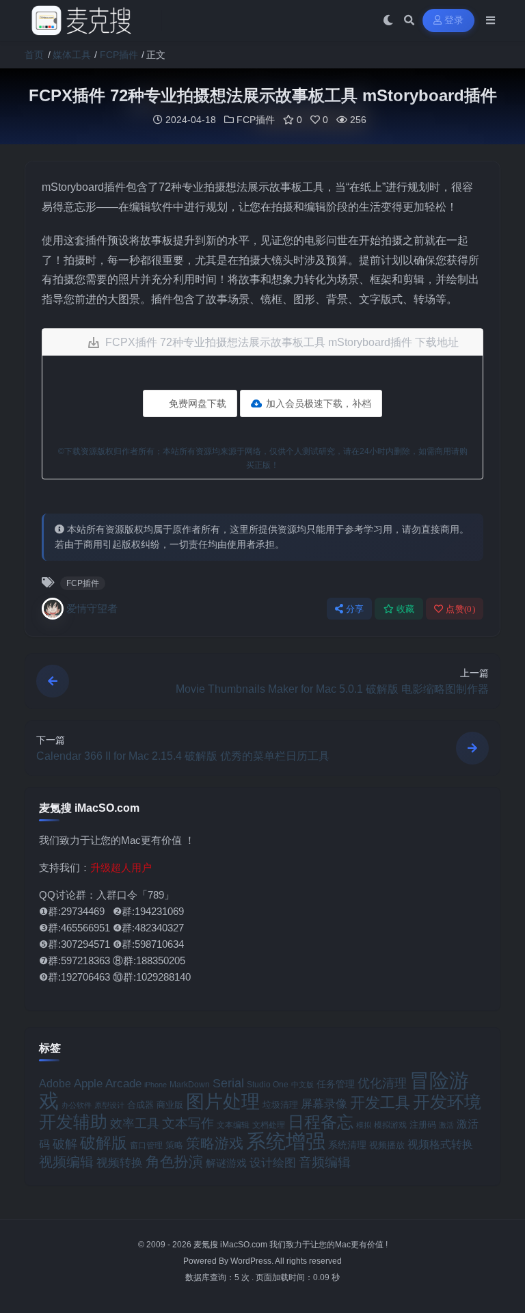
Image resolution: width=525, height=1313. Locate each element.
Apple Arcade (108, 1083)
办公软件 (77, 1105)
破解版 (103, 1143)
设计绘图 (273, 1162)
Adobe (55, 1083)
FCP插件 (119, 54)
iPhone (155, 1084)
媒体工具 (72, 54)
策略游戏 (214, 1143)
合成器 (140, 1105)
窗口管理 (146, 1145)
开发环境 (447, 1102)
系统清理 (347, 1144)
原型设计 (109, 1105)
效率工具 (134, 1123)
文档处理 (268, 1125)
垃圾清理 (280, 1105)
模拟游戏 (390, 1124)
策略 (174, 1145)
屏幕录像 (324, 1104)
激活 (446, 1125)
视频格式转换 (440, 1144)
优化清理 (382, 1083)
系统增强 (285, 1141)
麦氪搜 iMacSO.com (231, 1244)
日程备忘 (320, 1122)
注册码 (422, 1124)
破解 (65, 1144)
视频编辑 (66, 1161)
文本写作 (188, 1123)
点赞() (460, 609)
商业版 (170, 1105)
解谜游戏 (226, 1163)
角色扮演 (174, 1161)
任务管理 (336, 1084)
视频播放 (387, 1145)
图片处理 (223, 1101)
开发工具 (380, 1103)
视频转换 (119, 1162)
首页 (34, 54)
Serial (228, 1083)
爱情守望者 (92, 608)
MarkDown (190, 1084)
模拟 (363, 1125)
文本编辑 (233, 1124)
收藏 (405, 609)
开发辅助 (73, 1121)
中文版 (302, 1084)
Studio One (267, 1084)
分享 (355, 609)
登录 (454, 20)
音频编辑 (325, 1162)
